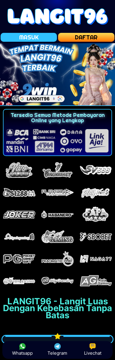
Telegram (57, 353)
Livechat (92, 353)
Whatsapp (22, 353)
